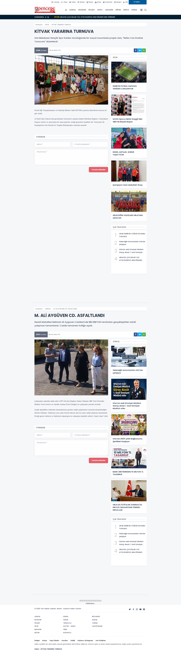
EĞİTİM (118, 10)
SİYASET (91, 10)
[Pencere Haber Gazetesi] (44, 10)
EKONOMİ (82, 10)
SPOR (99, 10)
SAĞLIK (134, 10)
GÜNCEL (72, 10)
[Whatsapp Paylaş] (144, 50)
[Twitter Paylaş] (140, 50)
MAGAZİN (109, 10)
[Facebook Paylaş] (136, 50)
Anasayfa (39, 25)
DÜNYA (126, 10)
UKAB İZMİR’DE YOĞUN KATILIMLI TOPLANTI (74, 17)
